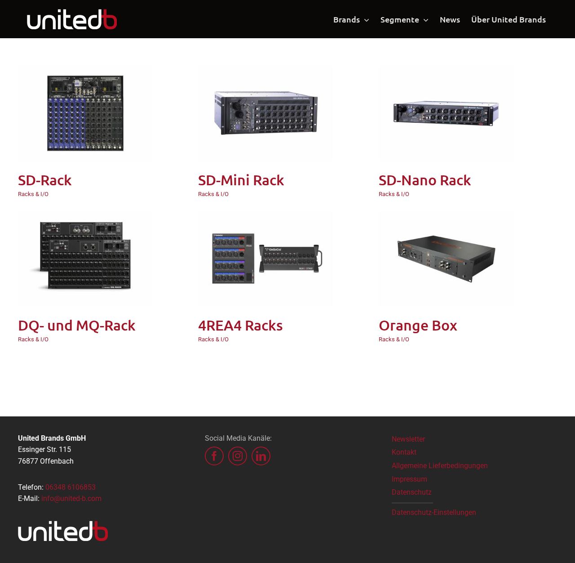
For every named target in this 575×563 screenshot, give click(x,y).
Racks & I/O (33, 194)
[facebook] (214, 456)
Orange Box (418, 325)
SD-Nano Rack (425, 179)
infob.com (71, 498)
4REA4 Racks (240, 325)
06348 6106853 (70, 487)
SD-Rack (45, 179)
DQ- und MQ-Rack (77, 325)
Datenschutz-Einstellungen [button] (434, 512)
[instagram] (237, 456)
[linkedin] (261, 456)
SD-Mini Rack (241, 179)
